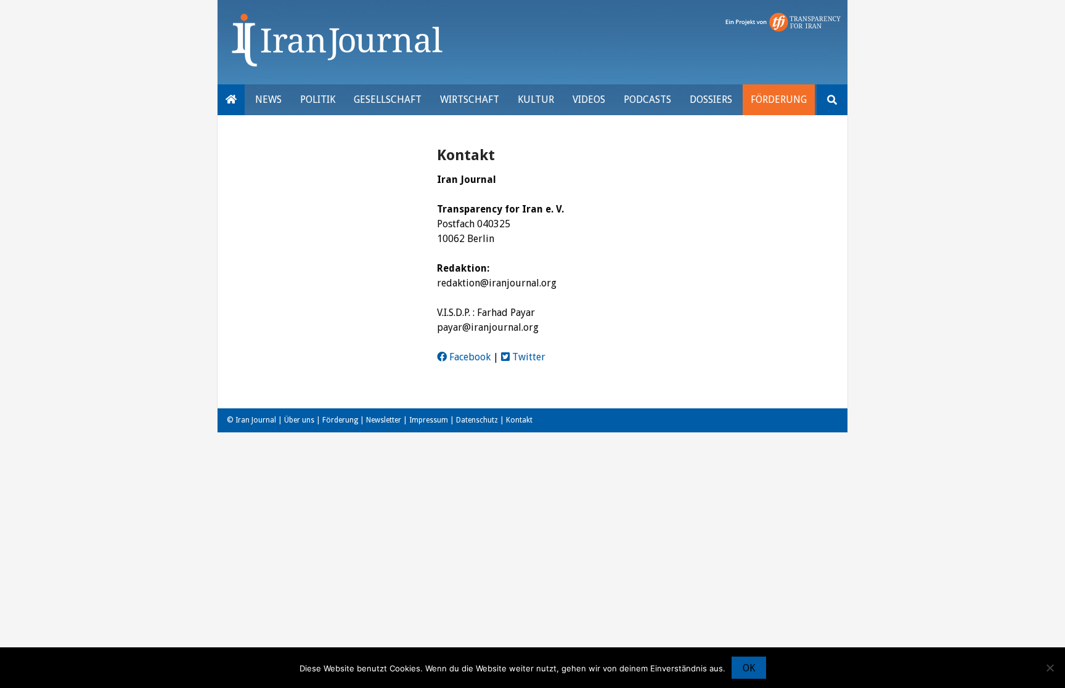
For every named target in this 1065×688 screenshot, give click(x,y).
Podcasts (647, 99)
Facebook (469, 357)
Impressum (428, 420)
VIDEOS (589, 99)
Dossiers (711, 99)
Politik (317, 99)
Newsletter (383, 420)
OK (749, 668)
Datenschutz (477, 420)
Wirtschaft (469, 99)
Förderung (779, 99)
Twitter (527, 357)
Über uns (299, 420)
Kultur (536, 99)
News (268, 99)
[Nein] (1049, 668)
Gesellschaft (388, 99)
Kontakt (519, 420)
